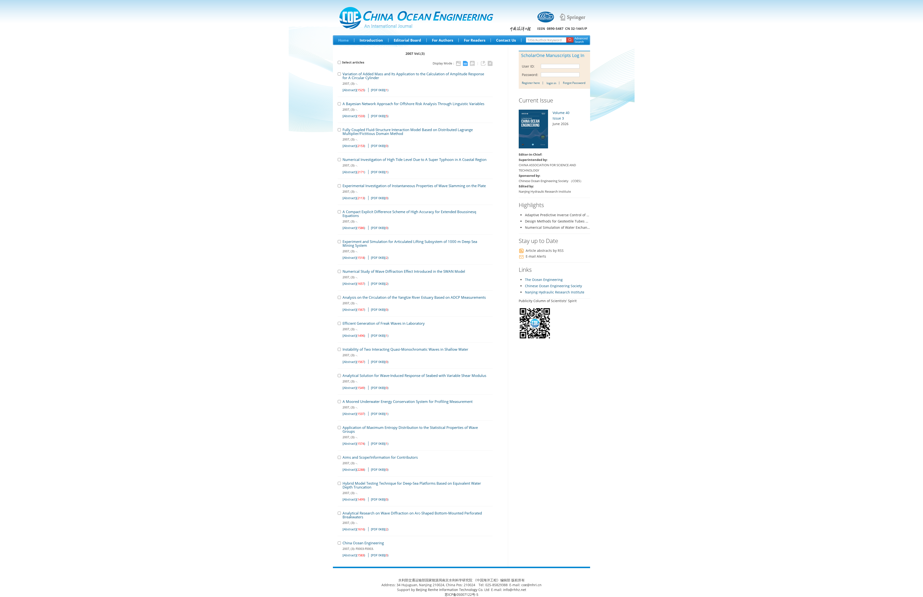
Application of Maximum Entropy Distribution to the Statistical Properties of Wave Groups (410, 429)
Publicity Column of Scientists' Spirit (548, 300)
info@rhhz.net (514, 589)
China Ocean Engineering (363, 542)
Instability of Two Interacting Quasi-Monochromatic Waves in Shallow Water (405, 349)
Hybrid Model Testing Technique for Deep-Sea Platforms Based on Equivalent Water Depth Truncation (412, 485)
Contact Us (506, 40)
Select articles (353, 62)
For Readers (474, 40)
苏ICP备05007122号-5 (461, 594)
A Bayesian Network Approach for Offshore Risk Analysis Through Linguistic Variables (413, 103)
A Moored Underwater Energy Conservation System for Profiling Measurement (408, 401)
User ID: (529, 66)
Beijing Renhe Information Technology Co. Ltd (452, 589)
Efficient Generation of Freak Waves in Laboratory (384, 323)
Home (343, 40)
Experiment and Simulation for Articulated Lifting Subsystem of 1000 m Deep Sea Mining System (410, 243)
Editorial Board (407, 40)
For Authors (442, 40)
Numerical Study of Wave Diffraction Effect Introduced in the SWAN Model (404, 271)
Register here (531, 83)
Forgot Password (574, 83)
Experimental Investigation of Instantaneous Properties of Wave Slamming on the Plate (414, 185)
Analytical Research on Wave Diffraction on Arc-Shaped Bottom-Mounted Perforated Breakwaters (412, 515)
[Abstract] (349, 90)
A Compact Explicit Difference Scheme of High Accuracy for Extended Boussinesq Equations (409, 213)
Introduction (371, 40)
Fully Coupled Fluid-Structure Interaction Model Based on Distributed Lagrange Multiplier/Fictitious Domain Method (408, 131)
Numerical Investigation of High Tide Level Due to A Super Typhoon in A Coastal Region (414, 159)
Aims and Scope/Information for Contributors (380, 457)
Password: (530, 74)
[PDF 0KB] (378, 90)
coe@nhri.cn (531, 585)
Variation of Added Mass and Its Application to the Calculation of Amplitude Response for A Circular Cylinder (413, 75)
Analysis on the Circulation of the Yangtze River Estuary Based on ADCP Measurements (414, 297)
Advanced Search (581, 40)
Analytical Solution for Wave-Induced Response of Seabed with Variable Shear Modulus (414, 375)
